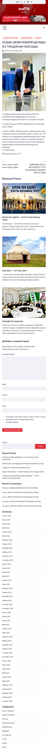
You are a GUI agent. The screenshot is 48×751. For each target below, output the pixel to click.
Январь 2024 (7, 641)
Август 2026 (6, 516)
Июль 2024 (6, 616)
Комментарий (8, 354)
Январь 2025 (7, 592)
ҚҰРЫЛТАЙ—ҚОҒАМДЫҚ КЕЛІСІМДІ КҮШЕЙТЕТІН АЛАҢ (23, 464)
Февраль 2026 (7, 540)
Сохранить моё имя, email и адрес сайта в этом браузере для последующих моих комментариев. (25, 419)
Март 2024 (6, 633)
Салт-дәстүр (6, 735)
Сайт (4, 406)
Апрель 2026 (6, 532)
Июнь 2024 (6, 620)
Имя (4, 384)
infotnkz (6, 51)
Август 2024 (6, 612)
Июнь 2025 (6, 572)
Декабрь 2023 (7, 645)
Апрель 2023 (6, 677)
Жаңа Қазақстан (11, 38)
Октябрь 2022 (7, 701)
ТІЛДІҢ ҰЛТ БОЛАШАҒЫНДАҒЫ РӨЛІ (16, 468)
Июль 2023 (6, 665)
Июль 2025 (6, 568)
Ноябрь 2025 (7, 552)
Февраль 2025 (7, 588)
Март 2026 (6, 536)
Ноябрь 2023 (7, 649)
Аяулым (5, 501)
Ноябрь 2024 (7, 600)
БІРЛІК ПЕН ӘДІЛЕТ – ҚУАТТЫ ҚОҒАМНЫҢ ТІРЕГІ (21, 218)
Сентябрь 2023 (7, 657)
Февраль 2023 (7, 685)
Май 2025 (5, 576)
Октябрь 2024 (7, 604)
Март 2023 (6, 681)
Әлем (4, 747)
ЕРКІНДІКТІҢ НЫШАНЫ (12, 321)
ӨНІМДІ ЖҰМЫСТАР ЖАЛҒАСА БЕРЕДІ (23, 488)
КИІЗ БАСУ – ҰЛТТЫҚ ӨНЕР (14, 271)
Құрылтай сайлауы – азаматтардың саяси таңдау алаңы (23, 472)
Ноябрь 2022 (7, 697)
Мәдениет (5, 731)
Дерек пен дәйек (8, 715)
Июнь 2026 (6, 524)
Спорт (4, 739)
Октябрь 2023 (7, 653)
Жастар (5, 719)
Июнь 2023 (6, 669)
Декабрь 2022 (7, 693)
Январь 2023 (7, 689)
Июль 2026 (6, 520)
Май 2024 (5, 625)
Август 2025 (6, 564)
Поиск (4, 442)
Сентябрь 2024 (7, 608)
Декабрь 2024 (7, 596)
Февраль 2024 (7, 637)
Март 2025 (6, 584)
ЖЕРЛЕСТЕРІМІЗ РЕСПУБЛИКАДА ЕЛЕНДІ (23, 492)
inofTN (24, 9)
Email (5, 395)
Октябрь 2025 (7, 556)
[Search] (44, 27)
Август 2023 (6, 661)
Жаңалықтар (26, 38)
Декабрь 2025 (7, 548)
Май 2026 (5, 528)
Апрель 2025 (6, 580)
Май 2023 (5, 673)
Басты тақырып (8, 711)
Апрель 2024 (6, 629)
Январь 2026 (7, 544)
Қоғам (38, 38)
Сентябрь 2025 (7, 560)
